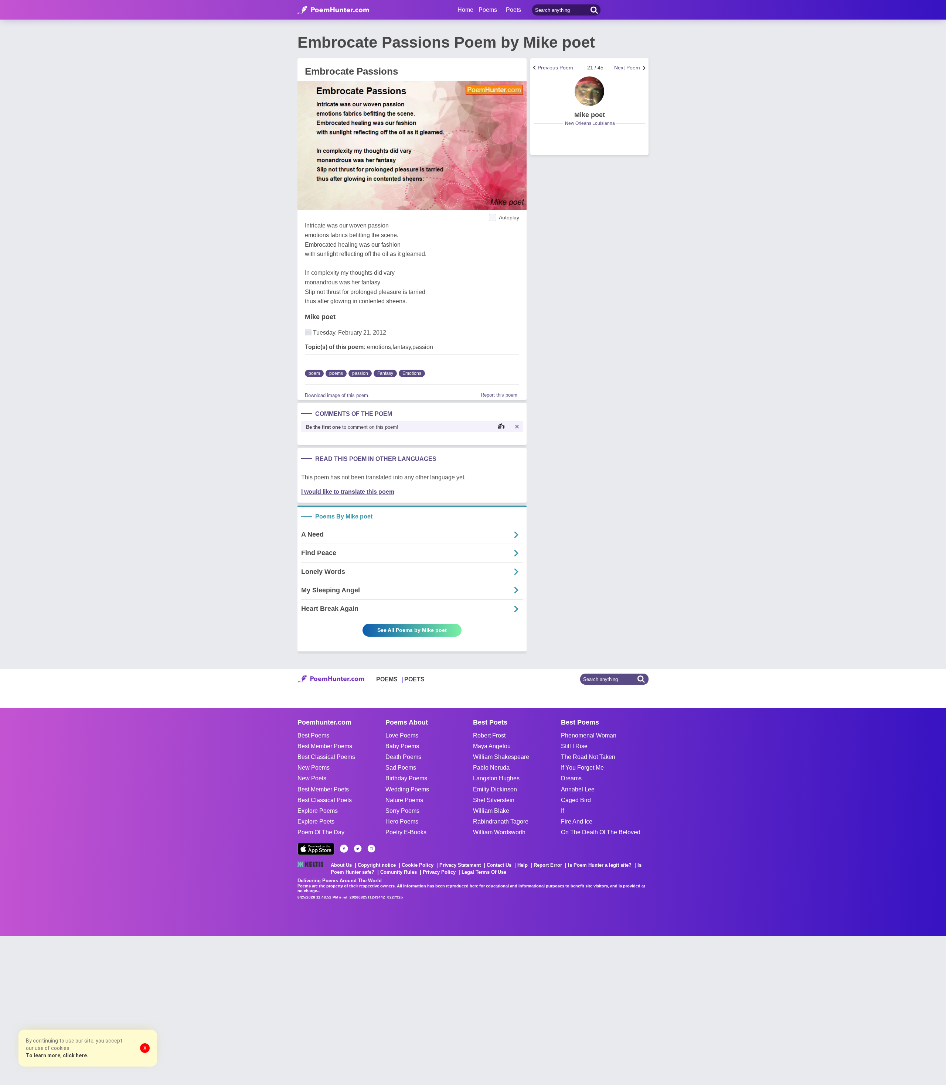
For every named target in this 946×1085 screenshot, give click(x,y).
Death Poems (403, 757)
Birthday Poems (406, 778)
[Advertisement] (111, 1010)
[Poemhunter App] (315, 849)
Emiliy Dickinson (495, 789)
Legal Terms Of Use (484, 872)
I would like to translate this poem (347, 492)
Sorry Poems (402, 811)
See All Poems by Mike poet (412, 630)
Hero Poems (401, 821)
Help (522, 865)
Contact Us (499, 865)
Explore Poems (317, 811)
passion (360, 373)
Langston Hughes (496, 778)
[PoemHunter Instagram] (371, 849)
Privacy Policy (439, 872)
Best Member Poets (323, 789)
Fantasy (385, 373)
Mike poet (320, 317)
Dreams (571, 778)
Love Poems (401, 735)
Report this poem (499, 395)
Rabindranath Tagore (500, 821)
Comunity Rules (398, 872)
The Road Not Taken (588, 757)
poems (336, 373)
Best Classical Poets (324, 800)
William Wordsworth (499, 832)
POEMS (387, 679)
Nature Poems (404, 800)
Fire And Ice (576, 821)
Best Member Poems (324, 746)
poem (314, 373)
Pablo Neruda (491, 767)
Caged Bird (576, 800)
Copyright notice (377, 865)
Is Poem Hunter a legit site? (600, 865)
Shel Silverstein (493, 800)
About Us (341, 865)
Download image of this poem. (337, 395)
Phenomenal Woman (588, 735)
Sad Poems (400, 767)
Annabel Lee (578, 789)
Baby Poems (402, 746)
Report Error (548, 865)
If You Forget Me (582, 767)
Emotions (411, 373)
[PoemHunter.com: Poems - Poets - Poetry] (333, 10)
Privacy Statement (460, 865)
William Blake (491, 811)
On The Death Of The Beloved (600, 832)
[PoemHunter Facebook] (344, 849)
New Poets (311, 778)
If (562, 811)
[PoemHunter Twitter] (358, 849)
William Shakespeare (501, 757)
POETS (414, 679)
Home (465, 10)
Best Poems (313, 735)
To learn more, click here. (57, 1055)
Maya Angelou (492, 746)
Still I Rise (574, 746)
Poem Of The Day (320, 832)
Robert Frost (489, 735)
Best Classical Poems (326, 757)
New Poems (313, 767)
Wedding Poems (407, 789)
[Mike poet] (589, 91)
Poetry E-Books (405, 832)
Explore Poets (315, 821)
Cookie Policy (417, 865)
